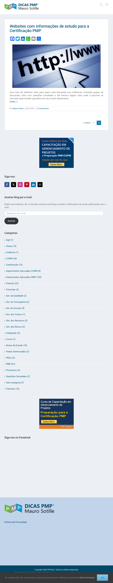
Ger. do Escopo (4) (15, 308)
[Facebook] (6, 184)
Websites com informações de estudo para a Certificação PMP (49, 28)
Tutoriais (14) (12, 388)
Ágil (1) (9, 240)
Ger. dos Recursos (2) (16, 320)
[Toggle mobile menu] (107, 4)
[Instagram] (20, 184)
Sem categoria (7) (15, 382)
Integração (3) (13, 333)
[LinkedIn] (33, 184)
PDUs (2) (10, 357)
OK (102, 577)
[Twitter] (13, 184)
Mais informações (87, 578)
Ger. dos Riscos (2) (15, 326)
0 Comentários (43, 109)
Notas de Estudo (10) (16, 345)
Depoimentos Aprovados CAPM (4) (23, 271)
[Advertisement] (56, 472)
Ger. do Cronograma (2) (17, 302)
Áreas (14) (11, 246)
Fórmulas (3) (12, 289)
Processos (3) (13, 370)
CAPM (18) (11, 258)
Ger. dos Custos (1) (15, 314)
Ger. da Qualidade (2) (16, 295)
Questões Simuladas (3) (18, 376)
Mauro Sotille (18, 109)
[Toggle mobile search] (101, 4)
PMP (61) (10, 364)
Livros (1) (10, 339)
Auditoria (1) (12, 252)
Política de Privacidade (15, 522)
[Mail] (40, 184)
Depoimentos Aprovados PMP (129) (23, 277)
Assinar (11, 221)
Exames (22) (12, 283)
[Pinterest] (26, 184)
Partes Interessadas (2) (17, 351)
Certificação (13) (14, 264)
